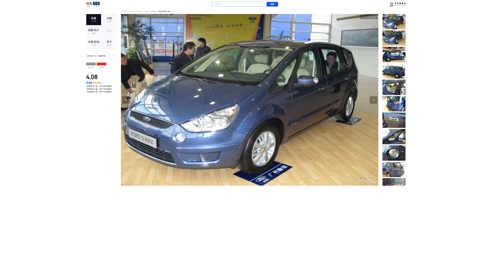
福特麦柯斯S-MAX (165, 11)
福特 (146, 11)
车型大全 (139, 11)
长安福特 (153, 11)
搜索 (272, 4)
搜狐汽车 (93, 4)
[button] (185, 100)
